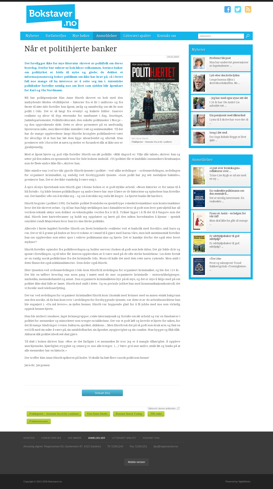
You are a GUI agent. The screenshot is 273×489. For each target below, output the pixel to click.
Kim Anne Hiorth (97, 414)
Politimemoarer (38, 421)
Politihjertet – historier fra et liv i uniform (54, 414)
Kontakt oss (166, 36)
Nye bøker (81, 36)
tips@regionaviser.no (166, 446)
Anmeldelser (106, 36)
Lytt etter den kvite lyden (224, 75)
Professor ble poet (220, 58)
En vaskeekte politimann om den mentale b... (226, 192)
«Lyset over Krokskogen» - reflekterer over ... (225, 170)
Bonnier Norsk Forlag (129, 414)
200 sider (156, 414)
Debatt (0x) (102, 393)
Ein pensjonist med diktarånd (227, 115)
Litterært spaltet (137, 36)
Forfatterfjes (56, 36)
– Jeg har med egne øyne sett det (228, 98)
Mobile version (136, 462)
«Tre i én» (215, 258)
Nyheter (32, 36)
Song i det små (218, 132)
